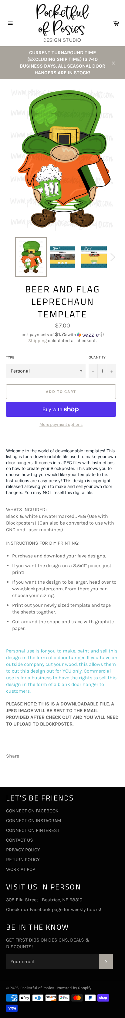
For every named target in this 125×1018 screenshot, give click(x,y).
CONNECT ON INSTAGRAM (33, 820)
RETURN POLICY (23, 859)
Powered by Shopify (74, 987)
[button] (62, 335)
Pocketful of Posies (37, 987)
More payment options (61, 424)
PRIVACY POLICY (23, 850)
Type (10, 357)
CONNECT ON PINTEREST (32, 830)
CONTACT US (19, 840)
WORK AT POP (20, 869)
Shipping (37, 340)
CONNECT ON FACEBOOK (32, 811)
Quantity (97, 357)
